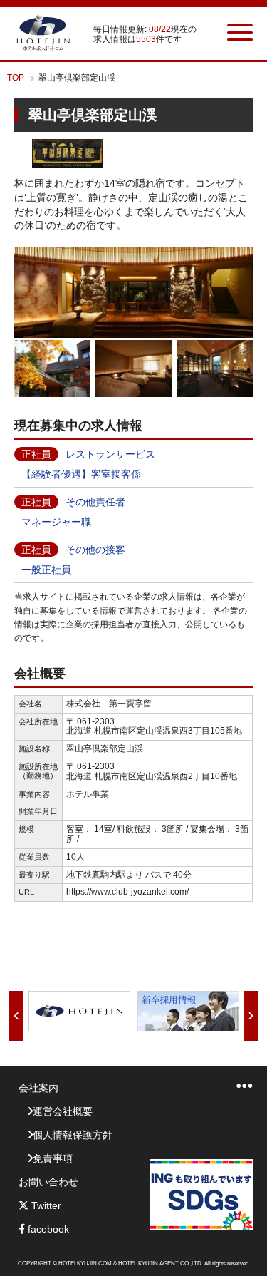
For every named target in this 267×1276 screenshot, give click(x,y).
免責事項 (53, 1158)
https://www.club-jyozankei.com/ (127, 892)
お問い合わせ (48, 1182)
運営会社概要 (63, 1111)
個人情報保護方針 (72, 1135)
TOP (15, 78)
